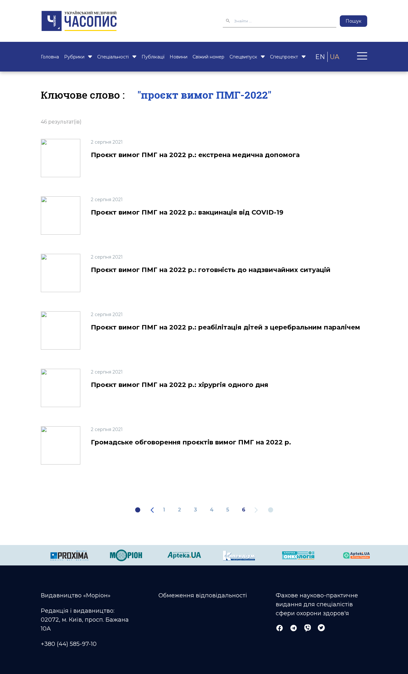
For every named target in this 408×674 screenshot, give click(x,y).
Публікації (153, 57)
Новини (178, 57)
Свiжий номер (208, 57)
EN (320, 57)
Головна (50, 57)
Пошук (353, 21)
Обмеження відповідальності (202, 595)
